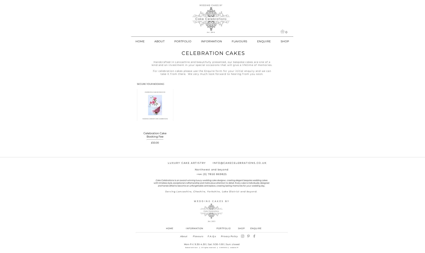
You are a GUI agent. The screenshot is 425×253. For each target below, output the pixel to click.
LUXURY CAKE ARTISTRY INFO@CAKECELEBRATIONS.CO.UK (217, 162)
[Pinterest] (248, 236)
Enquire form (213, 71)
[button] (285, 31)
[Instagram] (243, 236)
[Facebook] (254, 236)
